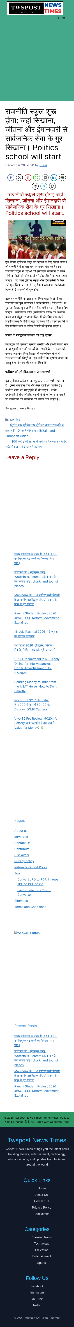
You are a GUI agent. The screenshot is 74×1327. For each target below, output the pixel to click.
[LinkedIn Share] (53, 177)
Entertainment (41, 1256)
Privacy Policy (41, 1207)
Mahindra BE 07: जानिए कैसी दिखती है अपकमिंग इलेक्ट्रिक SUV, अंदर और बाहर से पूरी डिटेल (37, 1075)
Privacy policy (24, 861)
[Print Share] (62, 177)
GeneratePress (59, 1121)
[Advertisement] (37, 63)
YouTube (37, 1299)
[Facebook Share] (10, 177)
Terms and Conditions (30, 907)
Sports (41, 1262)
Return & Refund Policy (30, 867)
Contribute (22, 849)
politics (15, 419)
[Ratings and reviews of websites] (27, 933)
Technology (41, 1243)
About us (20, 830)
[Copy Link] (52, 186)
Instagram (37, 1292)
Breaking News (41, 1237)
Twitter (37, 1305)
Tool (17, 873)
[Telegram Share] (43, 186)
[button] (58, 18)
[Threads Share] (35, 186)
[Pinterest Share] (28, 177)
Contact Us (22, 843)
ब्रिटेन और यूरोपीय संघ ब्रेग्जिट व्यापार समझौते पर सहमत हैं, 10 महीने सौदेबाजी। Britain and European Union (34, 430)
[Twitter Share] (19, 177)
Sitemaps (21, 901)
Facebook (37, 1286)
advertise (21, 837)
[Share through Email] (45, 177)
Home (42, 1188)
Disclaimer (21, 855)
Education (41, 1250)
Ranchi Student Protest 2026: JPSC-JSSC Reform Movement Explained (36, 1091)
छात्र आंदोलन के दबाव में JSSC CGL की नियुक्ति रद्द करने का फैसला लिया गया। (35, 1040)
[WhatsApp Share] (36, 177)
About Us (41, 1195)
